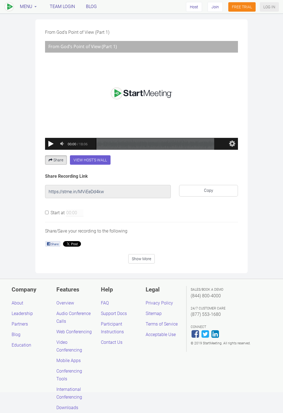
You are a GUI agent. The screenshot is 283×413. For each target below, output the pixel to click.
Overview (65, 303)
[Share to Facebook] (52, 244)
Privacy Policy (159, 303)
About (17, 303)
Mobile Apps (68, 360)
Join (215, 7)
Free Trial (242, 7)
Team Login (62, 6)
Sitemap (154, 313)
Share (58, 160)
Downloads (67, 407)
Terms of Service (162, 324)
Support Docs (114, 313)
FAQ (105, 303)
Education (21, 345)
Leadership (22, 313)
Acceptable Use (161, 334)
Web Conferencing (74, 331)
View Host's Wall (90, 160)
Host (194, 7)
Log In (269, 7)
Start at (58, 212)
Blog (91, 6)
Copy (208, 190)
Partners (20, 324)
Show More (141, 259)
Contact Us (111, 342)
